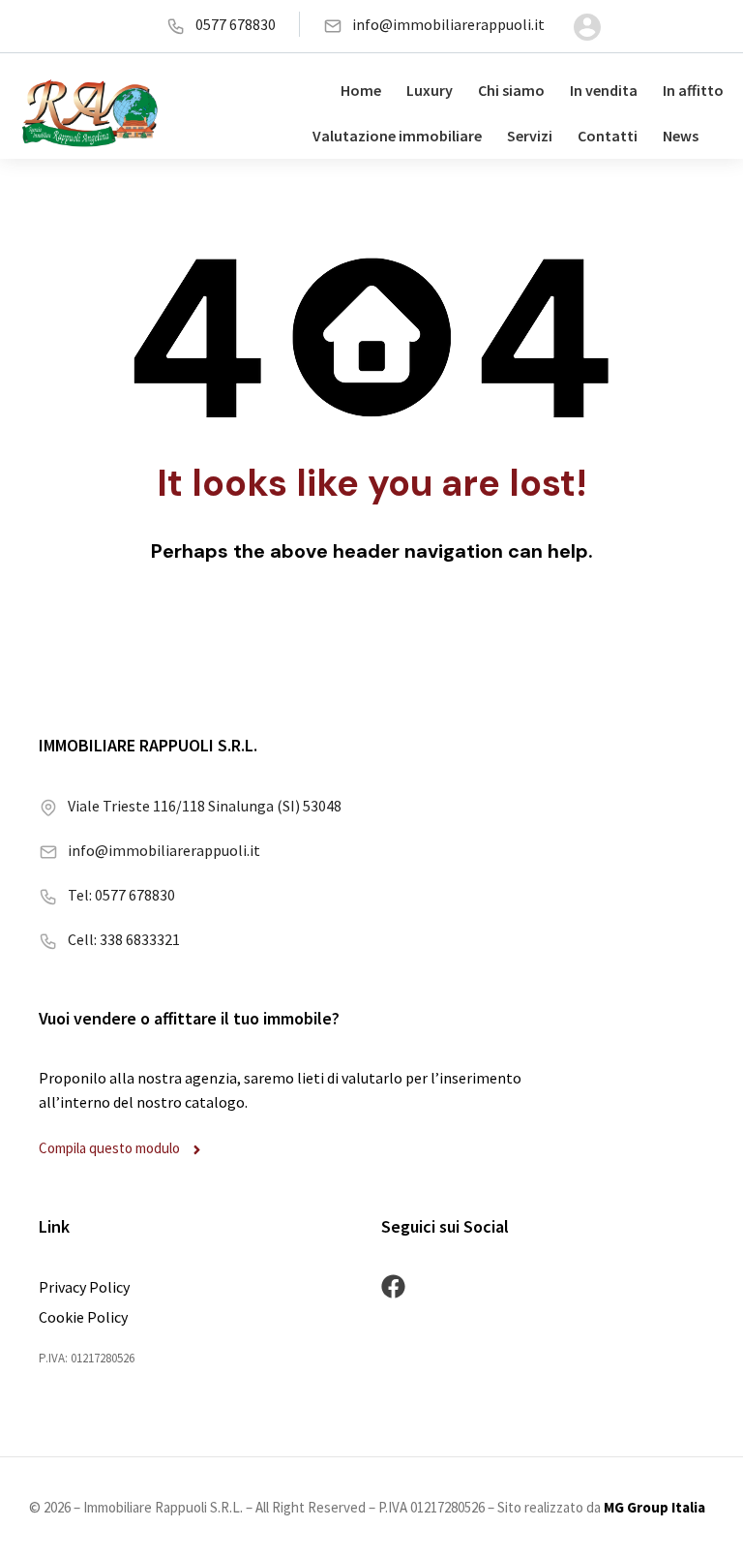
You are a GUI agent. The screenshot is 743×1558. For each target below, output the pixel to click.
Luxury (429, 90)
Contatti (608, 135)
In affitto (693, 90)
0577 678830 (235, 24)
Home (361, 90)
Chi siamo (511, 90)
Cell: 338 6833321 (124, 939)
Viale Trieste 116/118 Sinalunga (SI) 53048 (205, 805)
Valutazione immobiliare (397, 135)
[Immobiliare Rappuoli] (90, 113)
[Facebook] (393, 1286)
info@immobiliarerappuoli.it (448, 24)
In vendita (604, 90)
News (680, 135)
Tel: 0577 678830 (121, 894)
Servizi (529, 135)
